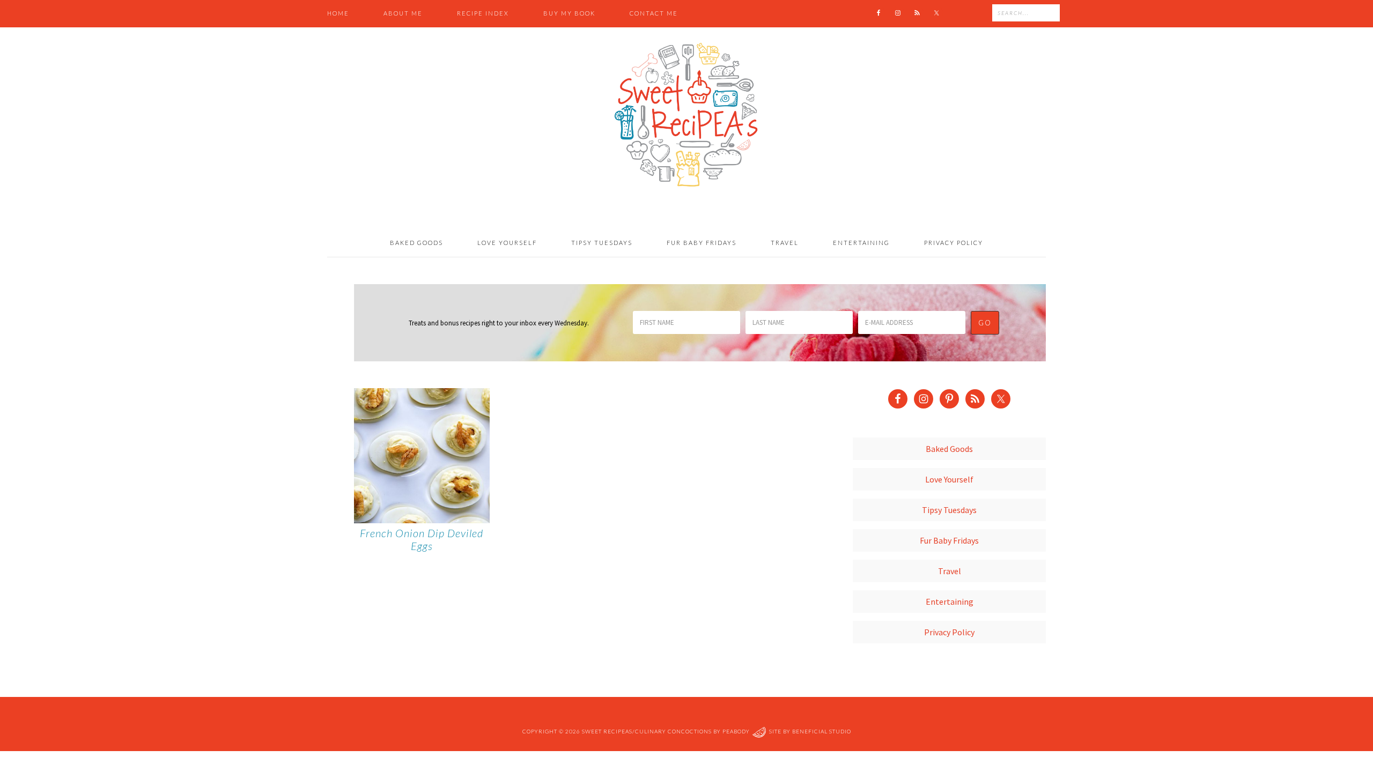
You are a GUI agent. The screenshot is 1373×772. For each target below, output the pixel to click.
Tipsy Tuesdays (949, 509)
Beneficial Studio (821, 731)
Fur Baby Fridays (949, 540)
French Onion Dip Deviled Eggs (421, 539)
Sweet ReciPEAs (686, 115)
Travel (949, 571)
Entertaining (949, 601)
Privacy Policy (949, 632)
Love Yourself (949, 479)
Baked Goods (949, 448)
